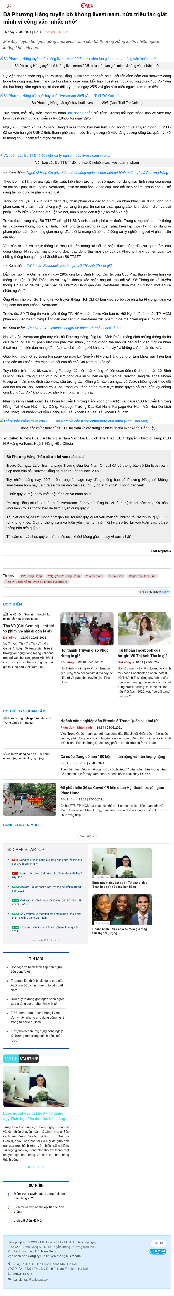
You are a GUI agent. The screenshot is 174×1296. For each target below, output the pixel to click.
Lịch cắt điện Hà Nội (28, 1220)
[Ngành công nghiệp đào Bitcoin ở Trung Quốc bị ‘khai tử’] (29, 720)
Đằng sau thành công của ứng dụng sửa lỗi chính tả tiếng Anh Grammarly (47, 861)
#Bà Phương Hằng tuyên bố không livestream (36, 581)
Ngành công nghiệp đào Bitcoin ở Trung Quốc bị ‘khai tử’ (109, 721)
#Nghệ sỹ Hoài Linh (142, 576)
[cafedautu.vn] (86, 6)
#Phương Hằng (31, 576)
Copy (165, 591)
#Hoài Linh (116, 576)
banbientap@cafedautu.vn (31, 1279)
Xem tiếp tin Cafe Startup (45, 940)
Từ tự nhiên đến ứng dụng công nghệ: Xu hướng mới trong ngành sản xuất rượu (37, 1035)
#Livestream (94, 576)
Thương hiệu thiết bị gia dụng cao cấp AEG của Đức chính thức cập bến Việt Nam (37, 985)
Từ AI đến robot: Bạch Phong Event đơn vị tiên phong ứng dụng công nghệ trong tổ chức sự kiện (37, 1017)
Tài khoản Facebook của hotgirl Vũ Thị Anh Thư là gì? (69, 266)
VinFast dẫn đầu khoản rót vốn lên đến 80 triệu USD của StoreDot (47, 902)
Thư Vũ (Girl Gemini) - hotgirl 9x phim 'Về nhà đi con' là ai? (74, 328)
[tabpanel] (36, 1114)
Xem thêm (87, 836)
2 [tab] (33, 1167)
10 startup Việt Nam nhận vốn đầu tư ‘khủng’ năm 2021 (45, 929)
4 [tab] (43, 1167)
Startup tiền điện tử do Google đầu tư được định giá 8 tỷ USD (47, 875)
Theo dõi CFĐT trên (56, 32)
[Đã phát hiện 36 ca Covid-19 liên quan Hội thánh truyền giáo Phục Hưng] (29, 799)
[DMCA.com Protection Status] (157, 1251)
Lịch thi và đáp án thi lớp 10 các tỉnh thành (39, 1209)
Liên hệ (159, 1243)
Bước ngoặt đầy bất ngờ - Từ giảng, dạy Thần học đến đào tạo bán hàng (119, 884)
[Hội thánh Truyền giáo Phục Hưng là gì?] (87, 628)
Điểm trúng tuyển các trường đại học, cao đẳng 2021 (40, 1196)
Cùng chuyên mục (21, 825)
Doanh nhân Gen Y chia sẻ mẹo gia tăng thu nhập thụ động (119, 931)
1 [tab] (29, 1167)
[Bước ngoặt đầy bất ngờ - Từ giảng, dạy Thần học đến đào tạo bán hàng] (122, 866)
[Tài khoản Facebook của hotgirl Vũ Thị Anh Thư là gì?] (144, 628)
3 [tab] (38, 1167)
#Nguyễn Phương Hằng (64, 576)
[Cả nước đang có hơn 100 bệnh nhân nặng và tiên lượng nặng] (29, 755)
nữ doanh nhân (80, 113)
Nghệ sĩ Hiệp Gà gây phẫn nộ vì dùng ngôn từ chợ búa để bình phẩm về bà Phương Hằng (97, 173)
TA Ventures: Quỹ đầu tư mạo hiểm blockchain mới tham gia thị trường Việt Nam (46, 915)
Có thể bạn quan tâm (24, 711)
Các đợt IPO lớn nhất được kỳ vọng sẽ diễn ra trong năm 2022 (46, 888)
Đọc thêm (12, 604)
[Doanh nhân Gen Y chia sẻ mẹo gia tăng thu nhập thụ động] (122, 912)
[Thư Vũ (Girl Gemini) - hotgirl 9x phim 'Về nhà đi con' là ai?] (29, 616)
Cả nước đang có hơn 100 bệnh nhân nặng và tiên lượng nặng (112, 756)
